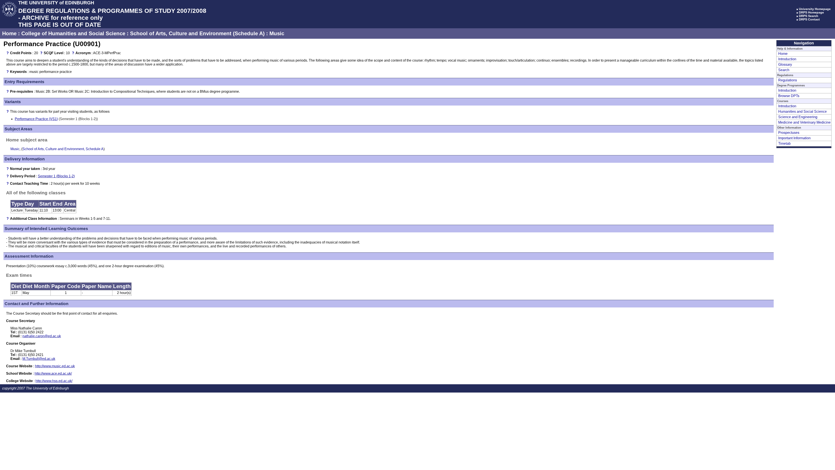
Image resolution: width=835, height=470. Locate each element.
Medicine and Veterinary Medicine (804, 122)
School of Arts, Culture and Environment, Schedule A (63, 149)
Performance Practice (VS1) (36, 119)
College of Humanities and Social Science (73, 33)
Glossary (785, 64)
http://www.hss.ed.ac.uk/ (53, 381)
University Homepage (815, 9)
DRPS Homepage (811, 12)
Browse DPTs (788, 96)
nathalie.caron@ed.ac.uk (41, 336)
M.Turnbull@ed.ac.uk (38, 359)
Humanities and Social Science (802, 111)
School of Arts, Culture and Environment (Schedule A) (197, 33)
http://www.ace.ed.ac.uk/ (53, 373)
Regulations (787, 80)
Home (9, 33)
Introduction (787, 59)
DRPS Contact (809, 19)
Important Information (794, 138)
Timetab (784, 143)
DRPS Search (808, 16)
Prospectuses (788, 132)
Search (783, 70)
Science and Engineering (797, 117)
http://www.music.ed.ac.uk (55, 366)
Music (276, 33)
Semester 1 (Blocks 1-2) (56, 176)
